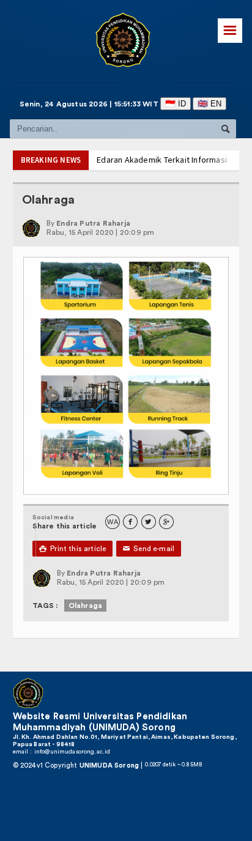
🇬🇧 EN (210, 103)
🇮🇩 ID (176, 103)
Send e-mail (149, 548)
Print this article (72, 548)
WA (112, 522)
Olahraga (85, 605)
